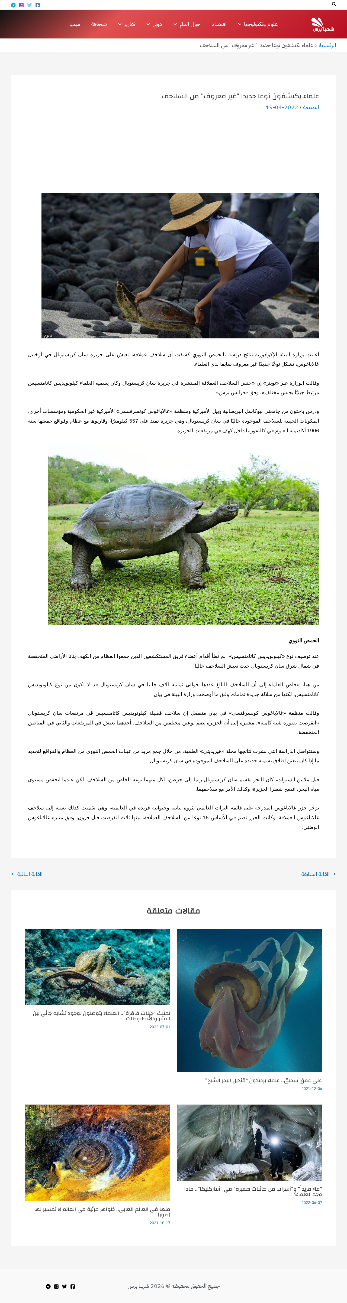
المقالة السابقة (318, 874)
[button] (333, 4)
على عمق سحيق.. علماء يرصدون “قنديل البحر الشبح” (263, 1080)
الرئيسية (327, 45)
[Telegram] (13, 5)
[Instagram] (21, 5)
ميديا (74, 24)
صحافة (99, 24)
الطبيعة (311, 107)
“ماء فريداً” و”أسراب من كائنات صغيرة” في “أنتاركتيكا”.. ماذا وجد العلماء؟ (253, 1191)
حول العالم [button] (190, 24)
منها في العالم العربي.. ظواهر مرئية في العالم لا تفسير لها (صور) (102, 1212)
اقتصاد (219, 24)
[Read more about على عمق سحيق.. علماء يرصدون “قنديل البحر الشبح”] (249, 1000)
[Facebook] (37, 5)
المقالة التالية (27, 874)
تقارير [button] (129, 24)
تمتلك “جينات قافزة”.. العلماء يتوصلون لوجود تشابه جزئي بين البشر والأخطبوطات (101, 1016)
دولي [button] (157, 24)
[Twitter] (29, 5)
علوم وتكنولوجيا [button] (261, 24)
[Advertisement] (173, 152)
